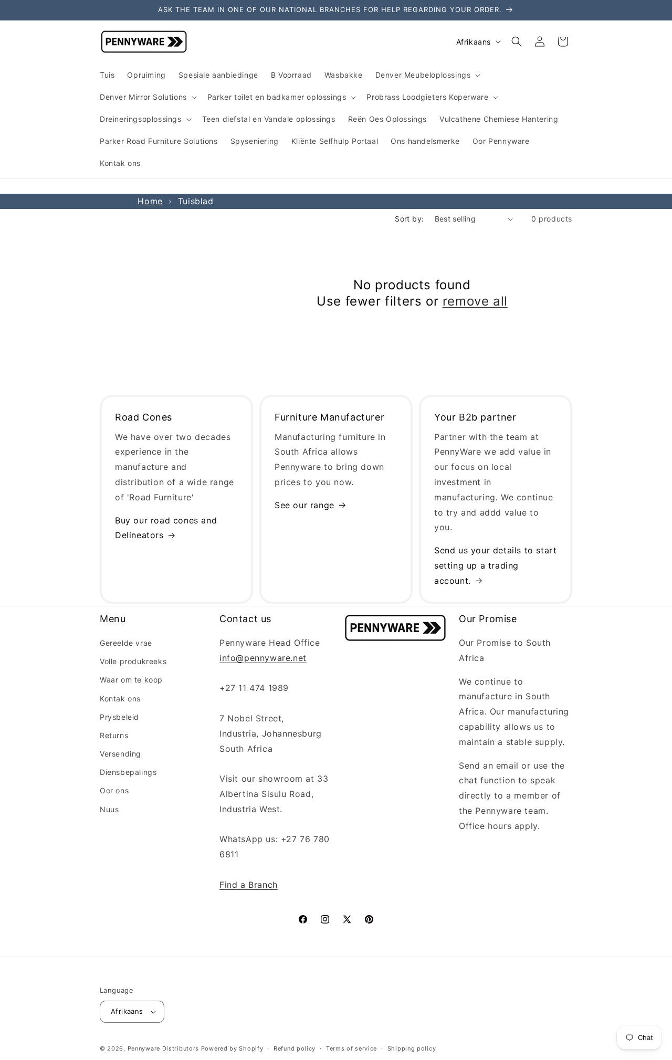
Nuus (109, 809)
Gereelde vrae (126, 642)
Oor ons (114, 790)
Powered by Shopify (232, 1048)
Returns (114, 735)
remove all (475, 301)
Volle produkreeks (133, 661)
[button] (427, 75)
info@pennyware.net (263, 658)
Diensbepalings (128, 772)
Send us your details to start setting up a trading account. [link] (495, 565)
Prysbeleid (119, 716)
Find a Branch (248, 884)
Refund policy (295, 1048)
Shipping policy (411, 1048)
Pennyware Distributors (163, 1048)
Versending (120, 753)
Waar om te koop (131, 679)
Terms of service (351, 1048)
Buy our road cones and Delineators (166, 528)
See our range (304, 505)
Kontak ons (120, 698)
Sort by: (409, 218)
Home (150, 201)
